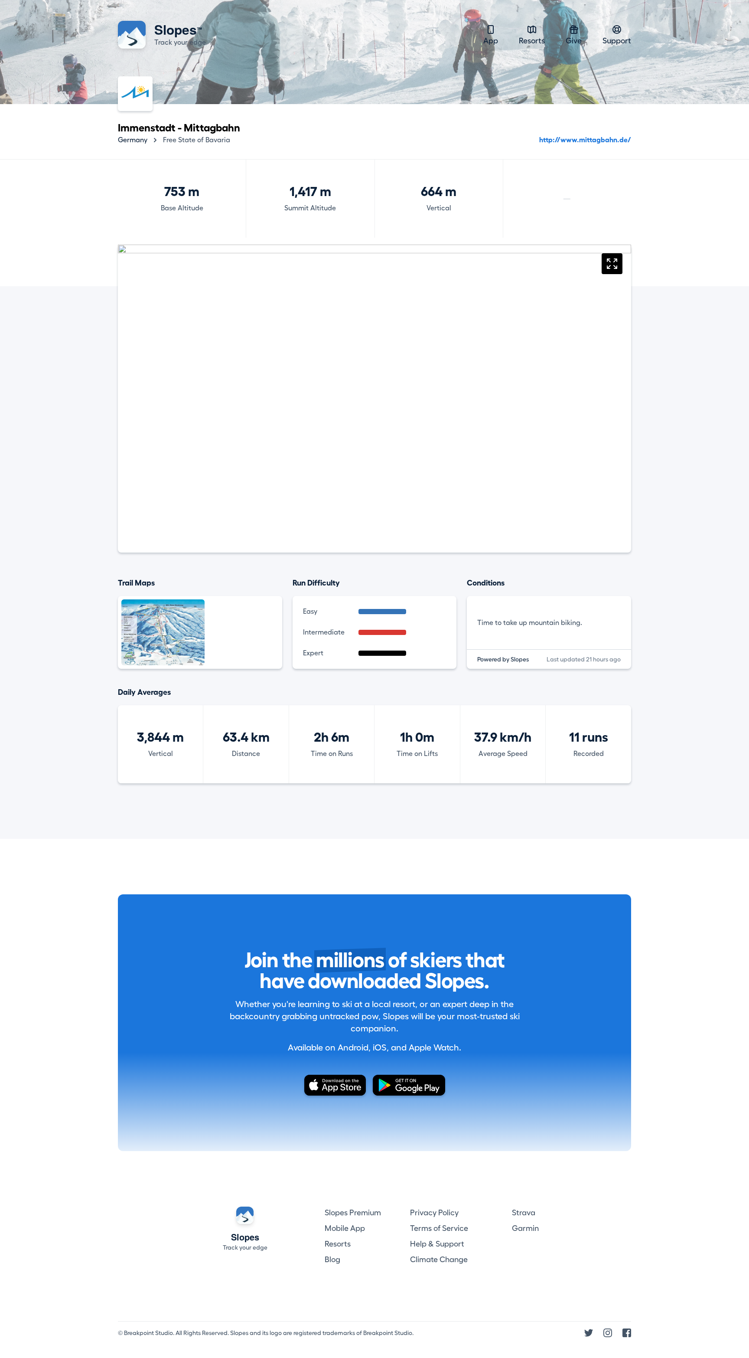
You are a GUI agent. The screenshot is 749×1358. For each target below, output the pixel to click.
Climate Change (439, 1259)
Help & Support (437, 1244)
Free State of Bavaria (196, 140)
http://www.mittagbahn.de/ (585, 140)
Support (616, 41)
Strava (523, 1213)
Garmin (525, 1228)
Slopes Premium (353, 1213)
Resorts (532, 41)
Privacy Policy (434, 1213)
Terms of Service (439, 1228)
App (490, 41)
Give (574, 41)
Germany (132, 140)
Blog (332, 1259)
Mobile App (345, 1228)
